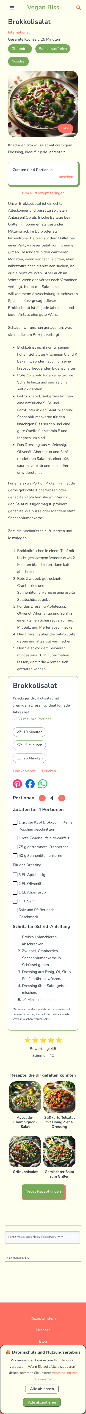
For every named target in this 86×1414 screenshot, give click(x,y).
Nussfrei (18, 61)
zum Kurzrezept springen (43, 193)
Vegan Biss (43, 7)
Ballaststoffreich (53, 48)
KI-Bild (66, 128)
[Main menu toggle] (12, 8)
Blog (43, 1341)
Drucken (49, 771)
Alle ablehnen (42, 1388)
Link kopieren (24, 771)
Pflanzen (43, 1330)
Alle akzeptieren (42, 1402)
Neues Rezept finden (43, 1191)
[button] (78, 7)
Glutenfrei (19, 48)
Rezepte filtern (43, 1318)
